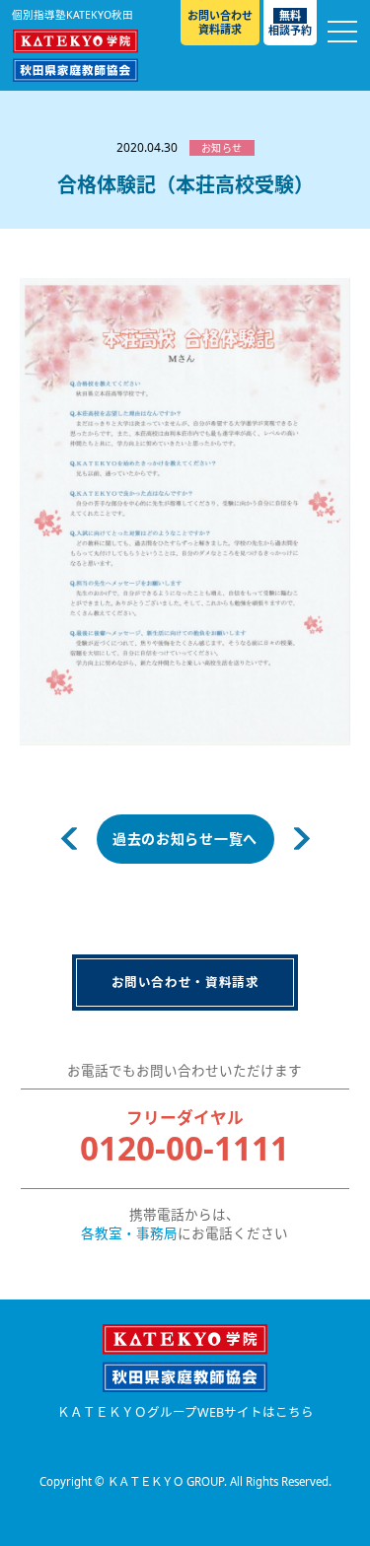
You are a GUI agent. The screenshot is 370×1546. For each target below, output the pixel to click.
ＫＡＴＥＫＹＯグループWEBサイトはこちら (185, 1413)
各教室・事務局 (129, 1233)
